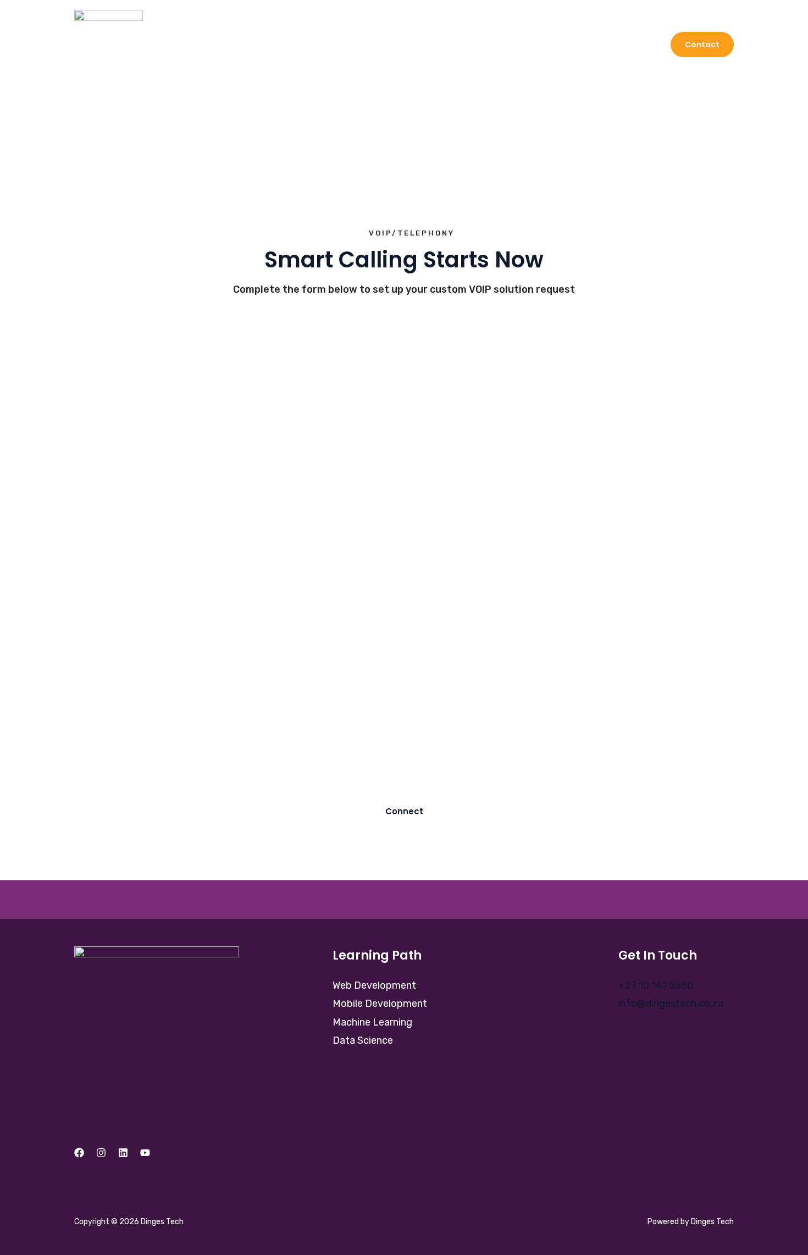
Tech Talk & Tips (613, 45)
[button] (702, 44)
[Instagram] (101, 1153)
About (542, 45)
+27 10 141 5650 (655, 985)
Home (494, 45)
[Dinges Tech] (108, 43)
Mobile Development (380, 1004)
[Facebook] (79, 1153)
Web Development (374, 985)
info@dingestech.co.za (670, 1004)
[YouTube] (145, 1153)
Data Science (363, 1040)
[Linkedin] (123, 1153)
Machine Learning (372, 1022)
